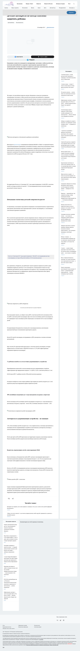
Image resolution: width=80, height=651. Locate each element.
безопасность (19, 22)
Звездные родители (73, 7)
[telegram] (13, 498)
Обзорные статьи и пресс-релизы (8, 628)
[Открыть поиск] (74, 3)
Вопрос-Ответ (29, 3)
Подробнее (41, 639)
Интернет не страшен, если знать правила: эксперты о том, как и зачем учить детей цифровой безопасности (29, 508)
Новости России (48, 3)
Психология (25, 7)
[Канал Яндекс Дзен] (42, 57)
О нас (4, 625)
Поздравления (62, 7)
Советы (6, 7)
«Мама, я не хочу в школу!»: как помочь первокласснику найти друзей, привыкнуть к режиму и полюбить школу (29, 515)
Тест (69, 3)
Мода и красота (15, 7)
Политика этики (37, 625)
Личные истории (60, 3)
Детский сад (52, 7)
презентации (17, 144)
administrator (50, 27)
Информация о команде (22, 625)
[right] (75, 7)
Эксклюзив (19, 3)
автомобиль (11, 22)
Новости (38, 3)
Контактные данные (37, 626)
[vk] (9, 498)
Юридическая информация (23, 626)
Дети (45, 7)
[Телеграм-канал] (30, 60)
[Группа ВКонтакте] (18, 57)
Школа (32, 7)
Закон (39, 7)
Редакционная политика (7, 626)
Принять (71, 12)
